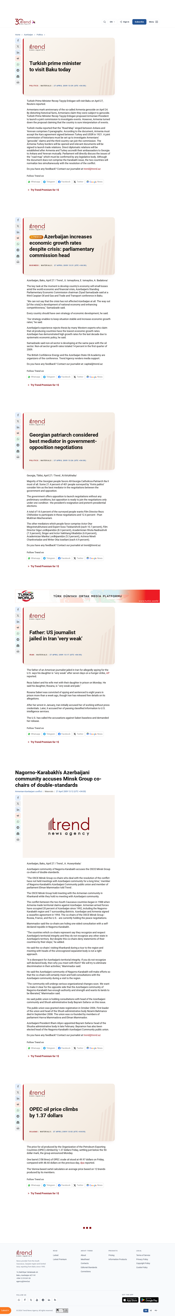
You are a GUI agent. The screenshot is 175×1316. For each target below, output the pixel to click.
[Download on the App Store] (130, 1300)
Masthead (85, 1259)
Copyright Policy (143, 1263)
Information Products (118, 1259)
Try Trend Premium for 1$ (44, 189)
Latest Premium (60, 1259)
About (83, 1255)
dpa (82, 1162)
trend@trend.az (92, 168)
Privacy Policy (142, 1259)
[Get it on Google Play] (149, 1300)
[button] (18, 40)
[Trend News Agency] (24, 1253)
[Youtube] (36, 1299)
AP (107, 673)
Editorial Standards (89, 1267)
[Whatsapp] (18, 1299)
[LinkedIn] (48, 1299)
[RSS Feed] (54, 1299)
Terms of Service (143, 1255)
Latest (56, 1255)
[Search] (104, 22)
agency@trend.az (23, 1281)
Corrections (86, 1271)
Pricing (111, 1255)
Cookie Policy (142, 1267)
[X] (30, 1299)
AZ (151, 1310)
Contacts (85, 1263)
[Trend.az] (25, 22)
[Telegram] (42, 1299)
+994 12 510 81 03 (23, 1278)
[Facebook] (24, 1299)
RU (156, 1310)
